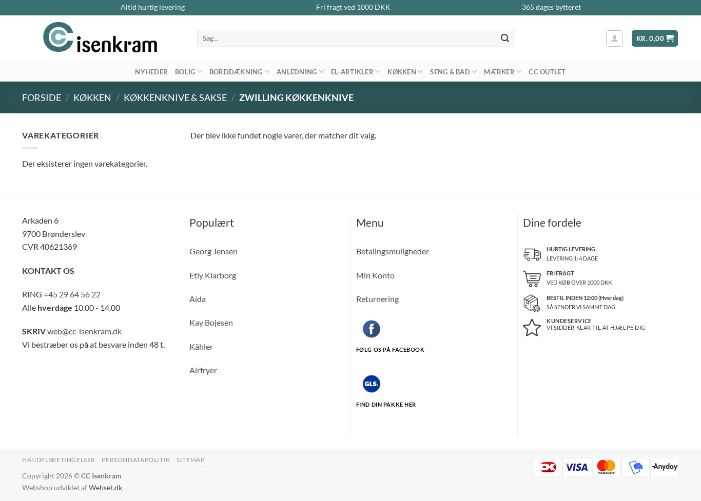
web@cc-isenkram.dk (84, 331)
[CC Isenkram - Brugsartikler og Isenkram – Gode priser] (102, 38)
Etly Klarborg (212, 275)
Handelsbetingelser (58, 460)
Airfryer (203, 370)
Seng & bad (450, 72)
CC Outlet (547, 72)
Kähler (201, 346)
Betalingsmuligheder (392, 251)
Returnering (377, 299)
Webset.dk (105, 487)
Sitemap (190, 460)
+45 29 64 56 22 (72, 294)
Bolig (185, 72)
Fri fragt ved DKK (353, 7)
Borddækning (236, 72)
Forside (41, 97)
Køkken (401, 72)
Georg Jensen (213, 251)
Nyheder (151, 72)
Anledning (297, 72)
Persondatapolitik (136, 460)
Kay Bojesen (211, 322)
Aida (197, 299)
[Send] (505, 38)
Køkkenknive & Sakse (175, 97)
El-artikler (352, 72)
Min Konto (375, 275)
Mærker (499, 72)
